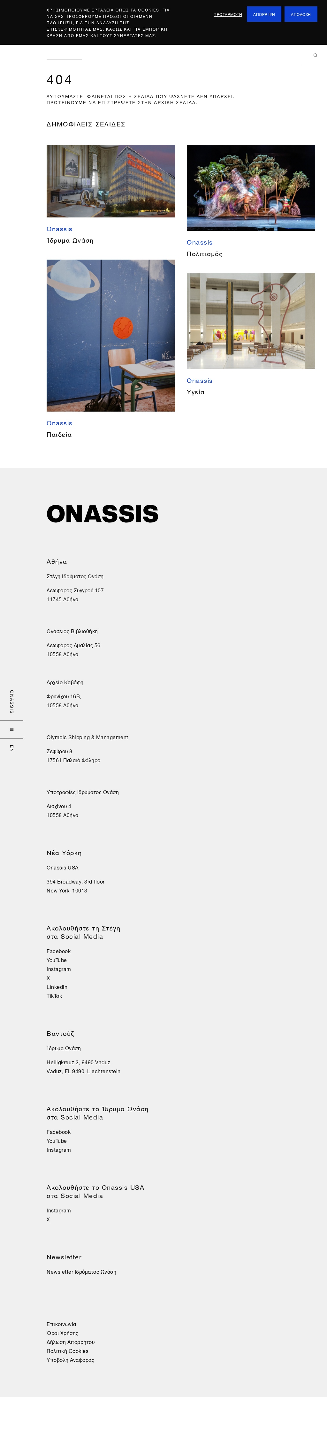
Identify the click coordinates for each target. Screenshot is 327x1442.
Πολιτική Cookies (67, 1350)
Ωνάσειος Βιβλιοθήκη (72, 630)
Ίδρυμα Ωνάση (64, 1047)
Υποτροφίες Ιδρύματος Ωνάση (83, 791)
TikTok (54, 995)
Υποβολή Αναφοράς (70, 1359)
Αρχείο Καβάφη (65, 682)
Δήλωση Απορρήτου (71, 1341)
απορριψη (264, 14)
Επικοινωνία (61, 1323)
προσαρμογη (228, 14)
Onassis (12, 702)
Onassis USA (63, 867)
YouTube (57, 959)
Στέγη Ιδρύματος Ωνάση (75, 576)
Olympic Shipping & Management (87, 736)
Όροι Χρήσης (63, 1332)
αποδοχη (301, 14)
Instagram (59, 968)
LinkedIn (57, 986)
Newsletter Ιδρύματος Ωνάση (81, 1271)
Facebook (59, 950)
